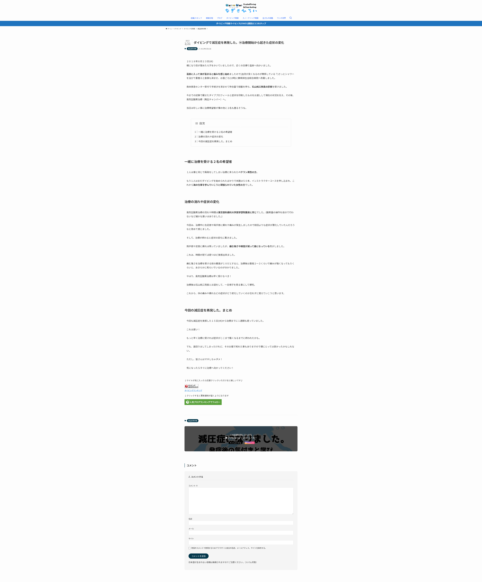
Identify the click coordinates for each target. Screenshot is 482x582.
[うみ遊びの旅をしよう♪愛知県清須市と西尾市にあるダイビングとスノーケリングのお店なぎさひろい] (241, 8)
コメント (193, 485)
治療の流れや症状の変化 (210, 136)
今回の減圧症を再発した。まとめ (215, 141)
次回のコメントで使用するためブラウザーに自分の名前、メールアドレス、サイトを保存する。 (229, 548)
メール (191, 528)
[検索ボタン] (290, 18)
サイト (191, 538)
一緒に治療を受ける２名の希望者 (215, 131)
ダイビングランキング (193, 390)
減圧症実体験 (192, 49)
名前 (190, 518)
